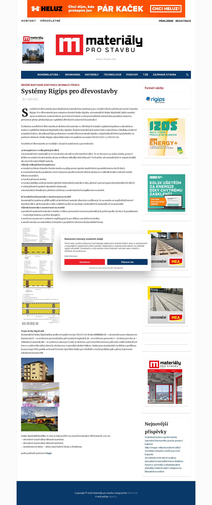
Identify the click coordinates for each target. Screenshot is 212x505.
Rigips (49, 453)
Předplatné (50, 20)
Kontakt (28, 20)
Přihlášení (166, 21)
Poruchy (132, 74)
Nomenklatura (47, 74)
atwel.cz (113, 496)
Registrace (183, 21)
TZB (145, 74)
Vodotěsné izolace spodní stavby (161, 437)
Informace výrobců (68, 85)
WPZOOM (132, 493)
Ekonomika (72, 74)
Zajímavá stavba (164, 74)
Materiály (92, 74)
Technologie (112, 74)
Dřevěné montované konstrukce (39, 85)
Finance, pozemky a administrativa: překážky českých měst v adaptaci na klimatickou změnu (163, 468)
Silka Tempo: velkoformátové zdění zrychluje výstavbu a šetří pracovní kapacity (162, 451)
